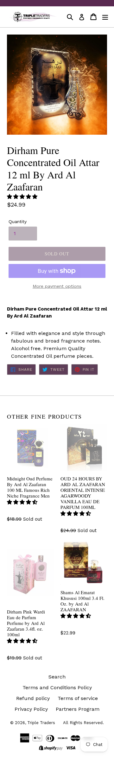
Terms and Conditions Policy (57, 687)
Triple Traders (41, 722)
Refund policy (33, 698)
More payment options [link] (57, 286)
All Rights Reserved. (83, 722)
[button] (23, 197)
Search (57, 677)
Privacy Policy (31, 709)
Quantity (18, 221)
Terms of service (78, 698)
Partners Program (77, 709)
